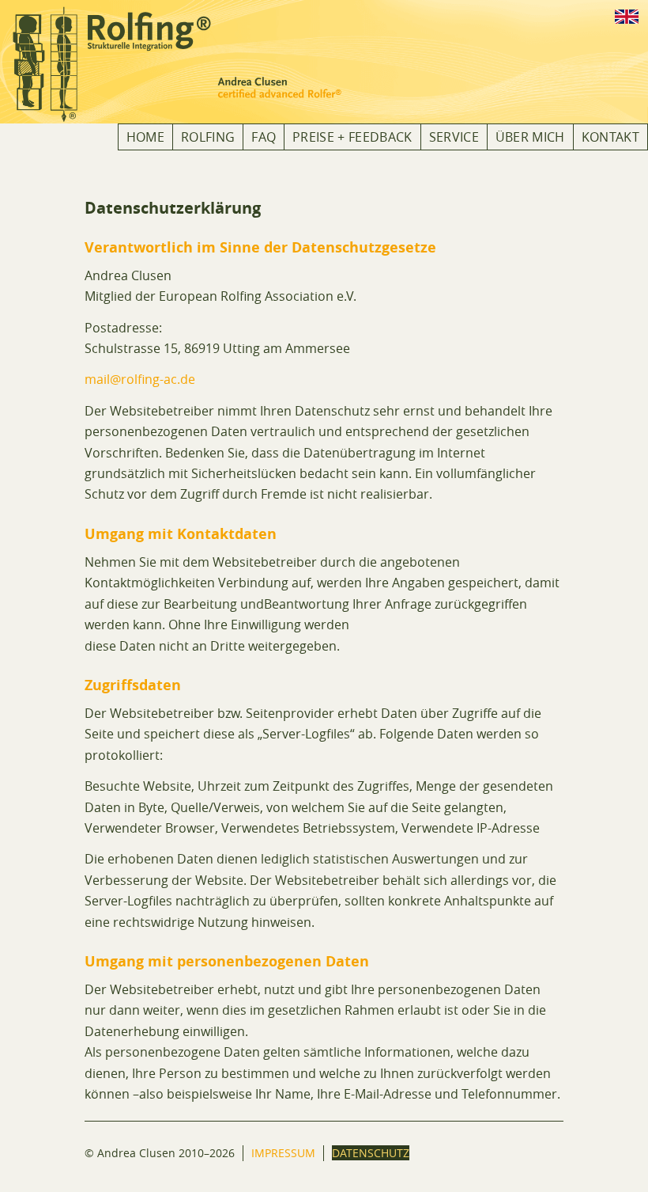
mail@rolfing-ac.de (140, 379)
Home (145, 137)
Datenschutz (370, 1152)
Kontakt (610, 137)
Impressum (283, 1152)
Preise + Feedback (352, 137)
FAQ (263, 137)
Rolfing (208, 137)
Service (454, 137)
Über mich (530, 137)
